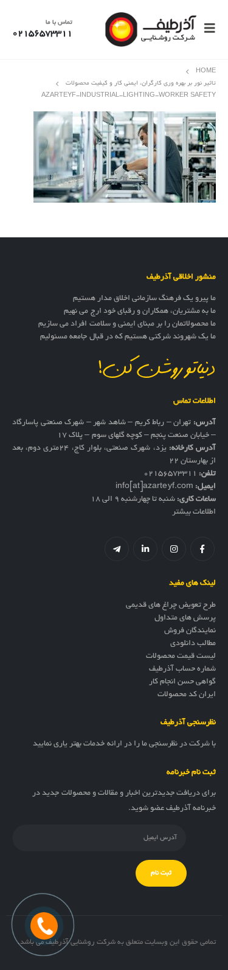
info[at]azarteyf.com (154, 487)
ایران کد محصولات (186, 695)
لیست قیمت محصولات (181, 656)
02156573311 (170, 474)
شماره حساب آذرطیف (182, 669)
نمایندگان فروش (190, 631)
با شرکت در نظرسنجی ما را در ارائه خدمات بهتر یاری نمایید (124, 744)
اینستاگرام (174, 549)
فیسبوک (202, 549)
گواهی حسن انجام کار (182, 682)
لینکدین (145, 549)
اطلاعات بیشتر (194, 512)
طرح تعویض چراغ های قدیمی (171, 605)
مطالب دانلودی (193, 644)
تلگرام (117, 549)
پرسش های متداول (185, 618)
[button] (206, 29)
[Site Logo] (150, 29)
